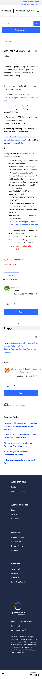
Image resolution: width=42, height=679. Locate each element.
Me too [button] (12, 275)
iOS (7, 279)
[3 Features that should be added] (30, 324)
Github (14, 578)
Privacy (14, 626)
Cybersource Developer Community (6, 11)
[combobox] (21, 23)
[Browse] (37, 11)
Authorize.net (26, 621)
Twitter (14, 569)
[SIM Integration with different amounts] (26, 324)
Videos (14, 514)
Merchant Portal (18, 491)
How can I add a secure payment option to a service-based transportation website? (20, 426)
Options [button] (38, 41)
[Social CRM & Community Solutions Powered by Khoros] (35, 674)
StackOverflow (17, 582)
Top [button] (3, 673)
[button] (7, 304)
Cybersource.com (18, 537)
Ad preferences (17, 630)
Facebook (15, 573)
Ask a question (21, 30)
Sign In (32, 11)
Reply (21, 312)
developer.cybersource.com (30, 4)
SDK (10, 279)
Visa (13, 621)
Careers (14, 550)
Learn (13, 510)
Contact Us (16, 541)
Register (14, 487)
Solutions (15, 519)
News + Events (17, 546)
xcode (15, 279)
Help (29, 11)
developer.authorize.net (31, 1)
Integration (8, 41)
